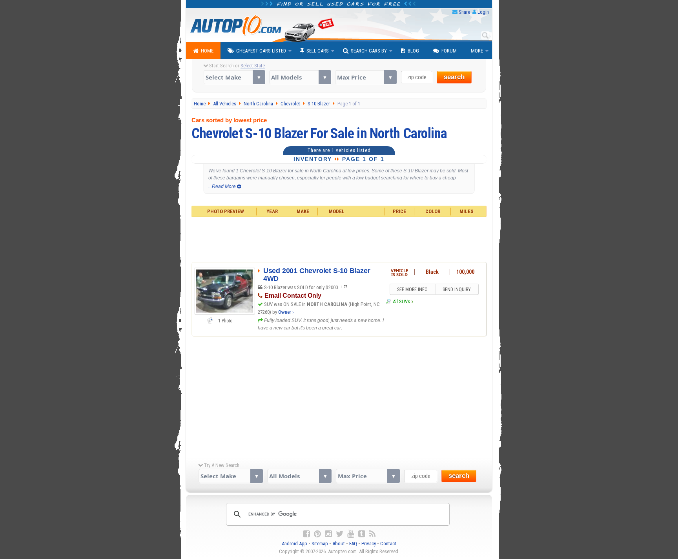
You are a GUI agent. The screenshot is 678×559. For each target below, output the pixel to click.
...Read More (222, 186)
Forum (449, 51)
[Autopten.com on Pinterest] (317, 534)
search (454, 77)
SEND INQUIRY (457, 289)
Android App (294, 543)
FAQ (353, 543)
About (338, 543)
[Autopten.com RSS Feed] (372, 534)
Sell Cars (317, 51)
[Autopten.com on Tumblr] (361, 534)
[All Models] (300, 77)
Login (483, 12)
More (477, 51)
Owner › (286, 312)
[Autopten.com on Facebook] (306, 534)
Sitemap (320, 543)
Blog (413, 51)
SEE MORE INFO (412, 289)
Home (207, 51)
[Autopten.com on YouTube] (350, 534)
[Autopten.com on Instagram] (328, 534)
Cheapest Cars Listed (261, 51)
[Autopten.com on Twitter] (339, 534)
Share (464, 12)
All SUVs (401, 301)
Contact (388, 543)
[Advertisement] (339, 238)
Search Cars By (369, 51)
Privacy (368, 543)
